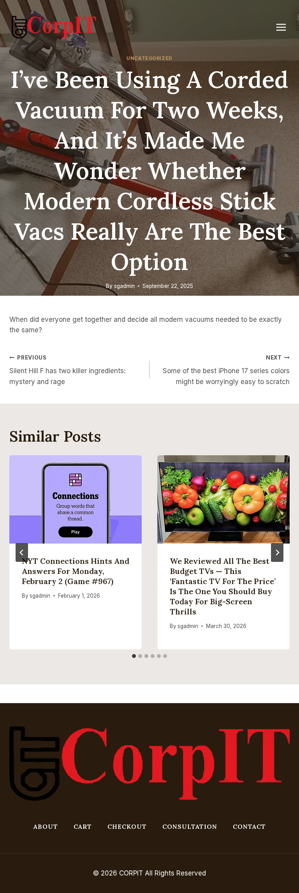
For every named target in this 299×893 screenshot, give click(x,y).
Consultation (189, 826)
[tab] (134, 656)
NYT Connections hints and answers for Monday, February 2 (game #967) (75, 571)
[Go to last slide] (22, 552)
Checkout (127, 826)
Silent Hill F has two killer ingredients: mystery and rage (67, 370)
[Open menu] (285, 27)
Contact (249, 826)
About (45, 826)
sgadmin (124, 286)
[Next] (277, 552)
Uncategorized (149, 58)
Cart (83, 826)
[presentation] (75, 499)
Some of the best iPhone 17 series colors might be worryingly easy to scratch (226, 370)
